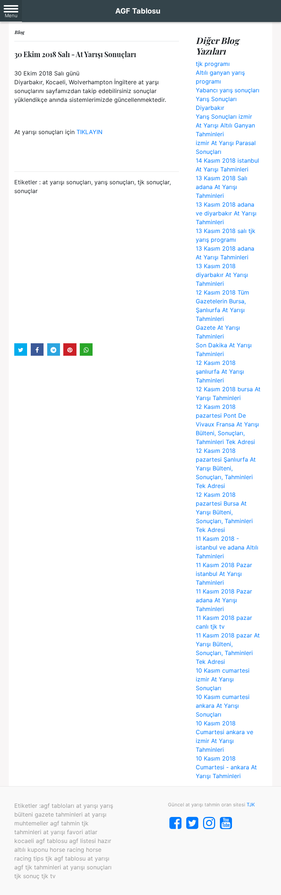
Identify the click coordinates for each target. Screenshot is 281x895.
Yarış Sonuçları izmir (224, 116)
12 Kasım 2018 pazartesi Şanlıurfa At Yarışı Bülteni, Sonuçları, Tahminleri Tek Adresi (226, 468)
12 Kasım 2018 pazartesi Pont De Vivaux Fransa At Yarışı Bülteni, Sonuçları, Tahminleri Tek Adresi (227, 424)
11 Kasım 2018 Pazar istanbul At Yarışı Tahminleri (224, 573)
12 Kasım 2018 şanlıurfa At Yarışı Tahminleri (220, 371)
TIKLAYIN (89, 132)
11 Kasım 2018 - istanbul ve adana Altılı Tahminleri (227, 547)
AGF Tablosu (137, 11)
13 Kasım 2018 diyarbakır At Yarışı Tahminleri (222, 274)
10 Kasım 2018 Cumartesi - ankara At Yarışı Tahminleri (226, 767)
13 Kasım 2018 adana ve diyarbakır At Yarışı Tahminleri (226, 213)
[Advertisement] (96, 268)
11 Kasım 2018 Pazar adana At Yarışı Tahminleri (224, 600)
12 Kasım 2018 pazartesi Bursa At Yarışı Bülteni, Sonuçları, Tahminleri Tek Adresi (224, 512)
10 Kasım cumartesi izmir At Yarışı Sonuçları (223, 679)
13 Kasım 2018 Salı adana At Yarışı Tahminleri (221, 186)
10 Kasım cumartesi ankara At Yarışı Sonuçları (223, 705)
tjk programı (213, 63)
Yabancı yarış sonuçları (227, 90)
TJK (251, 804)
